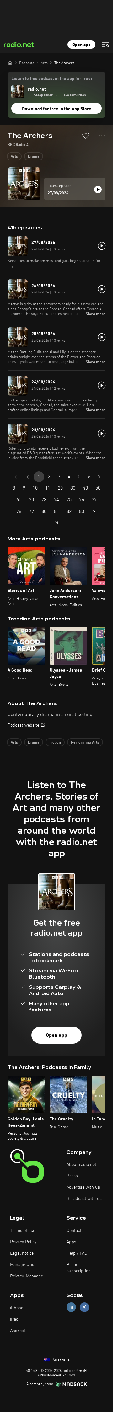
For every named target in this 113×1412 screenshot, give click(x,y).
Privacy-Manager (26, 1276)
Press (72, 1176)
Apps (71, 1242)
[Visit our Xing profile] (84, 1307)
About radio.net (81, 1164)
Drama (33, 157)
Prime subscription (79, 1268)
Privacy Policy (23, 1242)
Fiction (55, 743)
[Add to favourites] (86, 135)
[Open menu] (105, 44)
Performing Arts (85, 743)
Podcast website (23, 725)
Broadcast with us (84, 1199)
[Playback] (98, 189)
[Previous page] (28, 477)
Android (17, 1331)
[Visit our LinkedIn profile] (71, 1307)
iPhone (16, 1308)
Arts (14, 157)
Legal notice (22, 1253)
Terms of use (22, 1230)
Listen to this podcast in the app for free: (51, 78)
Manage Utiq (22, 1265)
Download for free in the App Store (56, 109)
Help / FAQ (77, 1253)
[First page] (15, 477)
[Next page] (94, 512)
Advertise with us (83, 1187)
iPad (14, 1319)
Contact (74, 1230)
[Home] (10, 62)
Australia (60, 1360)
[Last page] (56, 523)
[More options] (101, 136)
